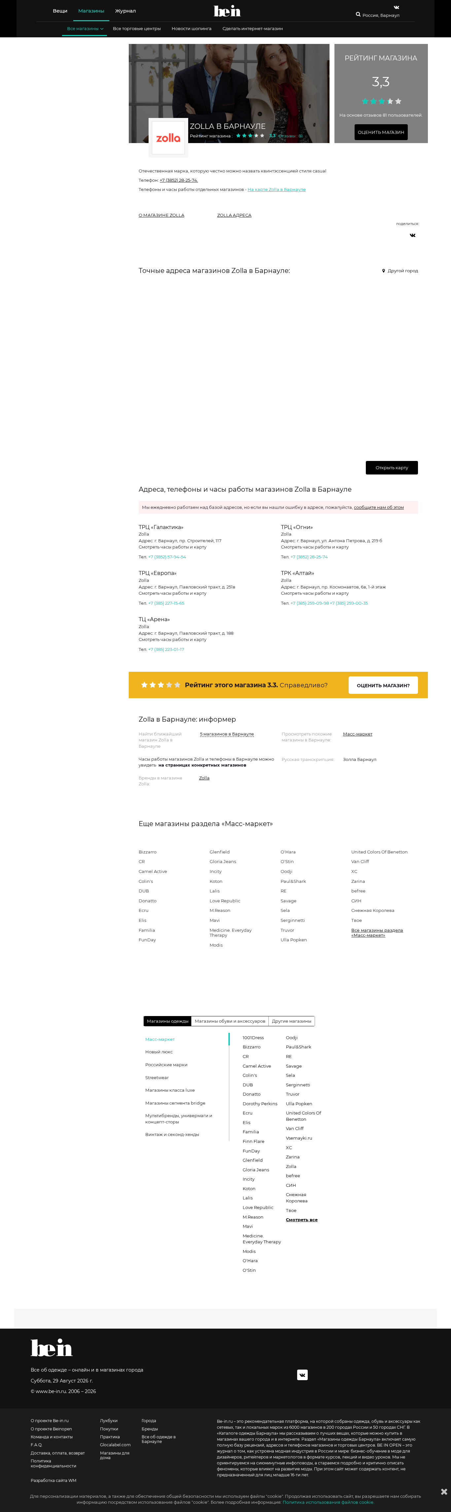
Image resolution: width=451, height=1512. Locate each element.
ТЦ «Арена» (154, 619)
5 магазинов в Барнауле (227, 734)
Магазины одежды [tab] (168, 1021)
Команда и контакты (52, 1437)
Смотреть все (302, 1219)
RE (284, 890)
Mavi (215, 920)
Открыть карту (392, 467)
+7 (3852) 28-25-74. (179, 180)
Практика (110, 1437)
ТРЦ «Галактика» (161, 527)
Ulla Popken (294, 939)
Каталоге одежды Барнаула (247, 1433)
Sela (285, 910)
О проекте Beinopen (51, 1429)
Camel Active (153, 871)
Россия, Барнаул (381, 15)
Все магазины (82, 28)
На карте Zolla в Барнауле (277, 189)
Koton (216, 881)
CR (142, 861)
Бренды (150, 1429)
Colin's (146, 881)
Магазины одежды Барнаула (349, 1439)
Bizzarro (147, 851)
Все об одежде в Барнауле (159, 1439)
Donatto (147, 900)
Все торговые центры (137, 28)
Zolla (204, 777)
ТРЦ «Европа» (158, 573)
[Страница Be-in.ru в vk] (396, 7)
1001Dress (253, 1037)
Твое (356, 920)
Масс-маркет (357, 734)
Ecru (144, 910)
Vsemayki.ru (299, 1138)
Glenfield (220, 851)
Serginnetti (293, 920)
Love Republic (225, 900)
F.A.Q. (37, 1445)
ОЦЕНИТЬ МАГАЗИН (381, 132)
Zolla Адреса (234, 215)
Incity (216, 871)
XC (354, 871)
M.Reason (220, 910)
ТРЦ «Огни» (297, 527)
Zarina (358, 881)
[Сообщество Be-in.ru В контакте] (302, 1375)
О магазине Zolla (161, 215)
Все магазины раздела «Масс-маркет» (377, 932)
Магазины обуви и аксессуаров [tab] (230, 1021)
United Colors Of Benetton (379, 851)
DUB (144, 890)
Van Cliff (360, 861)
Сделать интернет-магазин (253, 28)
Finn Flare (253, 1141)
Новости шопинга (192, 28)
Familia (147, 930)
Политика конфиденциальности (53, 1463)
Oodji (287, 871)
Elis (142, 920)
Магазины (91, 11)
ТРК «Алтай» (297, 573)
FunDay (147, 939)
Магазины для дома (114, 1455)
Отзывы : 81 (290, 135)
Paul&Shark (293, 881)
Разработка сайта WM (53, 1480)
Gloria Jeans (223, 861)
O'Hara (288, 851)
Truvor (287, 930)
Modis (216, 945)
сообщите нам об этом (379, 507)
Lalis (215, 890)
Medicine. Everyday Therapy (231, 932)
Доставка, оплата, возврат (58, 1453)
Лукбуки (109, 1420)
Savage (288, 900)
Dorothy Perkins (260, 1103)
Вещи (60, 11)
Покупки (109, 1429)
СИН (356, 900)
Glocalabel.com (115, 1445)
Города (149, 1420)
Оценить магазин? (383, 686)
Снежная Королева (373, 910)
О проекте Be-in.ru (50, 1420)
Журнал (125, 11)
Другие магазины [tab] (291, 1021)
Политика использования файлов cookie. (328, 1502)
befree (358, 890)
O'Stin (287, 861)
